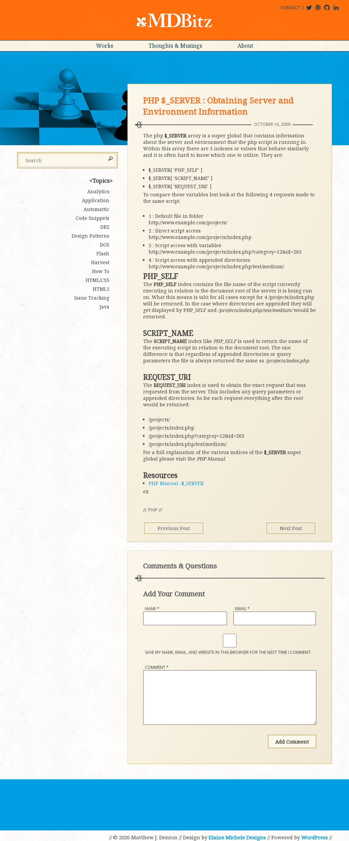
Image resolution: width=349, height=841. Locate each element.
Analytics (98, 191)
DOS (104, 244)
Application (95, 200)
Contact (290, 8)
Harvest (100, 262)
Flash (102, 253)
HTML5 (101, 289)
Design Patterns (90, 235)
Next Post (291, 528)
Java (104, 306)
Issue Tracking (91, 298)
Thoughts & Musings (175, 45)
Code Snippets (92, 218)
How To (100, 271)
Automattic (96, 209)
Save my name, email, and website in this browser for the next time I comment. (228, 652)
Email (242, 609)
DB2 (104, 227)
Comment (157, 667)
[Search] (110, 159)
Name (152, 609)
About (245, 45)
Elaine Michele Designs (237, 837)
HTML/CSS (97, 280)
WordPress (314, 837)
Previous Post (173, 528)
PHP (152, 510)
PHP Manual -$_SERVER (176, 483)
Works (104, 45)
